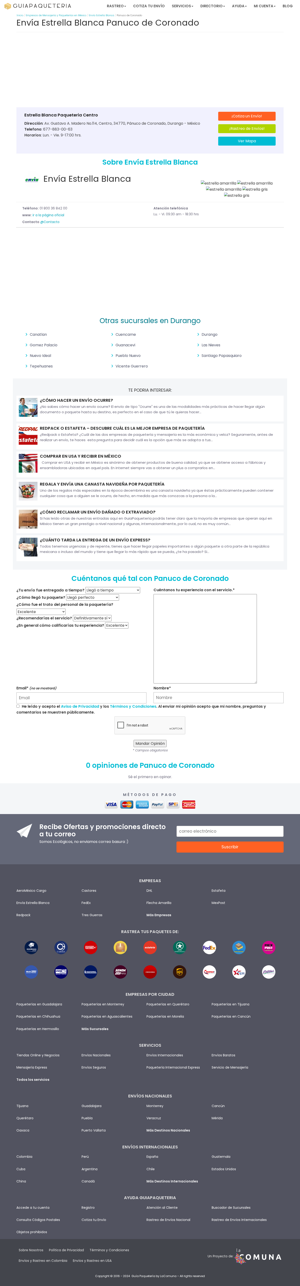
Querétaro (25, 1118)
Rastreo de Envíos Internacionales (239, 1219)
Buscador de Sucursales (231, 1207)
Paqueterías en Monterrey (103, 1004)
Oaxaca (22, 1130)
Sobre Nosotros (31, 1250)
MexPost (218, 902)
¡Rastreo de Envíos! (247, 128)
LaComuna (168, 1276)
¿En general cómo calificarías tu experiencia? (60, 625)
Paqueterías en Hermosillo (37, 1029)
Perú (85, 1156)
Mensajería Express (31, 1067)
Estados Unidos (224, 1169)
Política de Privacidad (66, 1250)
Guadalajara (91, 1106)
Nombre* (162, 688)
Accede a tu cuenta (32, 1207)
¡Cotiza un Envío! (247, 116)
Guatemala (221, 1156)
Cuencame (126, 334)
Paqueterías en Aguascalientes (107, 1016)
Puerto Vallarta (94, 1130)
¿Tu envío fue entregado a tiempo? (50, 590)
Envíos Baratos (223, 1055)
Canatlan (38, 334)
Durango (210, 334)
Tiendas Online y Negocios (38, 1055)
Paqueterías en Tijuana (230, 1004)
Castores (89, 890)
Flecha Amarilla (158, 902)
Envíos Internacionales (164, 1055)
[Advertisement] (150, 71)
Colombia (24, 1156)
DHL (149, 890)
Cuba (20, 1169)
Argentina (90, 1169)
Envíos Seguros (94, 1067)
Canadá (88, 1181)
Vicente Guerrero (132, 366)
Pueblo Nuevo (128, 355)
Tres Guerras (92, 915)
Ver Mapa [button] (247, 141)
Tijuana (22, 1106)
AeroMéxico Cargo (31, 890)
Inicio (20, 15)
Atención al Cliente (162, 1207)
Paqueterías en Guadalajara (39, 1004)
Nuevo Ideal (40, 355)
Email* (36, 688)
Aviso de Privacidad (80, 706)
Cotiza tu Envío (149, 6)
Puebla (87, 1118)
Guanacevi (125, 345)
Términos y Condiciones (133, 706)
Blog (288, 6)
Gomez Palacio (43, 345)
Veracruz (153, 1118)
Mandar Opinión (150, 743)
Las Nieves (211, 345)
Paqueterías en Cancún (231, 1016)
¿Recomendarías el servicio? (44, 618)
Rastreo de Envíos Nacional (168, 1219)
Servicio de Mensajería (230, 1067)
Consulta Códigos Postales (38, 1219)
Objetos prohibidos (31, 1232)
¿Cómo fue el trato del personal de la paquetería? (64, 604)
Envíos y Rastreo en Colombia (43, 1260)
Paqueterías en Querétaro (167, 1004)
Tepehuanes (41, 366)
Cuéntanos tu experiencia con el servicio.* (194, 590)
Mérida (217, 1118)
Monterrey (154, 1106)
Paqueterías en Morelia (165, 1016)
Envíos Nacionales (96, 1055)
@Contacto (50, 222)
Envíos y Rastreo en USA (92, 1260)
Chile (150, 1169)
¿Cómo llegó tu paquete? (40, 597)
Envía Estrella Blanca (101, 15)
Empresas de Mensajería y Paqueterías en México (56, 15)
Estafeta (218, 890)
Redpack (23, 915)
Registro (88, 1207)
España (152, 1156)
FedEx (86, 902)
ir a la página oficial (48, 215)
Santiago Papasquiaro (222, 355)
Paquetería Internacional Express (173, 1067)
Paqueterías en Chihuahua (38, 1016)
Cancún (218, 1106)
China (21, 1181)
